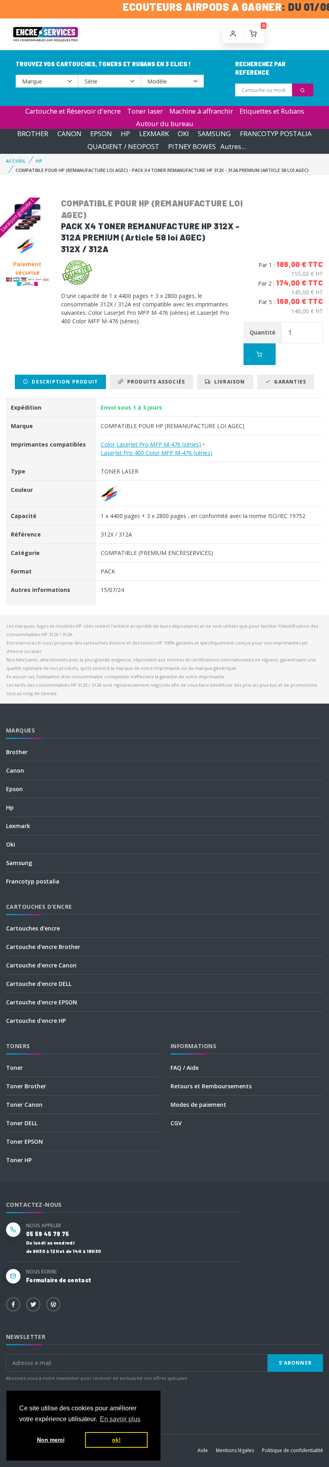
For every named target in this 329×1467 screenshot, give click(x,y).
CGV (176, 1123)
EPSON (101, 134)
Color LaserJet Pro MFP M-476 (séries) (151, 444)
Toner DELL (21, 1123)
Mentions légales (235, 1450)
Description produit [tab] (63, 381)
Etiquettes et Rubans (272, 111)
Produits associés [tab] (154, 381)
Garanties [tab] (288, 381)
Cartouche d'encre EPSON (41, 1002)
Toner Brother (26, 1086)
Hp (10, 807)
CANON (69, 134)
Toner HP (19, 1160)
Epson (14, 789)
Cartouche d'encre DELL (38, 984)
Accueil (16, 161)
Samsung (19, 863)
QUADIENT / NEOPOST (123, 146)
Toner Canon (24, 1104)
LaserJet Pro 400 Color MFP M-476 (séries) (156, 453)
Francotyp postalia (32, 881)
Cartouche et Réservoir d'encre (73, 111)
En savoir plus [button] (120, 1419)
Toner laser (145, 111)
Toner (14, 1067)
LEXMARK (154, 134)
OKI (183, 134)
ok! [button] (116, 1439)
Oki (10, 844)
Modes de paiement (198, 1104)
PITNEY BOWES (192, 146)
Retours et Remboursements (211, 1086)
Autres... (233, 146)
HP (125, 134)
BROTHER (32, 134)
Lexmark (18, 826)
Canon (15, 770)
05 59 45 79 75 (47, 1233)
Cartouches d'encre (33, 928)
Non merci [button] (51, 1439)
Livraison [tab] (228, 381)
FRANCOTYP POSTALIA (276, 134)
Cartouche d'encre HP (36, 1020)
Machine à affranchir (201, 111)
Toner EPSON (24, 1141)
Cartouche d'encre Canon (41, 965)
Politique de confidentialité (292, 1450)
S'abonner (295, 1362)
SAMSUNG (214, 134)
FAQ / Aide (185, 1067)
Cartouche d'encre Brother (43, 947)
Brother (17, 752)
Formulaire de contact (58, 1280)
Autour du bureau (164, 123)
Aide (202, 1450)
